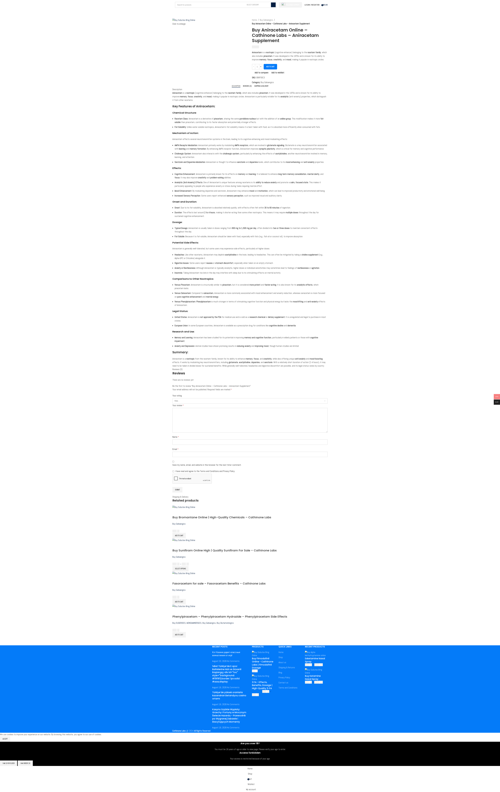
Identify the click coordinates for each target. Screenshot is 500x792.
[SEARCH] (273, 4)
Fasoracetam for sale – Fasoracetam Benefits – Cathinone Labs (219, 583)
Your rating (177, 395)
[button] (179, 535)
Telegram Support (292, 5)
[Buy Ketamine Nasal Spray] (316, 671)
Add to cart (270, 67)
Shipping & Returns (287, 667)
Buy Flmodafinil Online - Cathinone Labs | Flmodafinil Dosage (262, 663)
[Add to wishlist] (189, 512)
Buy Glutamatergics (225, 622)
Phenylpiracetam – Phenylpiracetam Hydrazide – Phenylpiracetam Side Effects (229, 617)
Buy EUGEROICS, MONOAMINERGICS (186, 622)
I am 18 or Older (9, 763)
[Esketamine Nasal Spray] (316, 653)
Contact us (283, 682)
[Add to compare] (175, 512)
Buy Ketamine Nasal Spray (313, 678)
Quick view (182, 512)
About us (282, 662)
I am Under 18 (25, 763)
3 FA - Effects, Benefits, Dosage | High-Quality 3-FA (262, 685)
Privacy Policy (284, 677)
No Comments (233, 661)
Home (254, 19)
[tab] (236, 86)
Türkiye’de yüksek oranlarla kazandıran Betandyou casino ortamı (229, 695)
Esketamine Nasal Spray (315, 660)
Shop (281, 657)
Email (175, 449)
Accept (5, 739)
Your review (178, 405)
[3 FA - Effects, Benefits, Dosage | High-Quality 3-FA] (263, 677)
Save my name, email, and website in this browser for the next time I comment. (206, 464)
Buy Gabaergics (266, 19)
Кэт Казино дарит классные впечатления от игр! (226, 654)
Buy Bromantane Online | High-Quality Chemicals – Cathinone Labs (221, 517)
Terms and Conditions (288, 687)
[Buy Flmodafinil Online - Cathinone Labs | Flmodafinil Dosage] (263, 653)
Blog (280, 672)
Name (175, 436)
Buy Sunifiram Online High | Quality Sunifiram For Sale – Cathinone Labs (224, 550)
